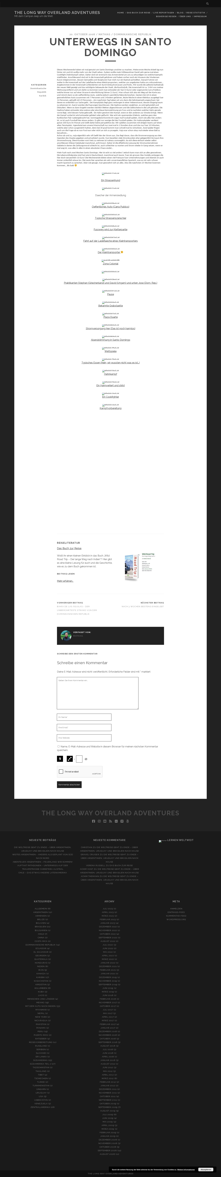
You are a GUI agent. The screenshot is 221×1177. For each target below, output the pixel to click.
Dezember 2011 (108, 1089)
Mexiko (40, 1002)
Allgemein (41, 909)
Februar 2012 (108, 1082)
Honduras (41, 963)
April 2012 (108, 1075)
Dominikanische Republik (132, 34)
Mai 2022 (108, 952)
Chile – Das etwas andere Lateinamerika (42, 873)
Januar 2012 (108, 1085)
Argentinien (40, 912)
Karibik (42, 96)
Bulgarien (41, 930)
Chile (41, 934)
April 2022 (108, 955)
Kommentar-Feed (176, 916)
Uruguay (41, 1093)
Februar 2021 (108, 970)
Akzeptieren (206, 1169)
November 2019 (108, 981)
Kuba (41, 992)
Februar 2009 (108, 1132)
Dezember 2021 (108, 966)
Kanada (41, 973)
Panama (41, 1028)
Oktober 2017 (108, 1006)
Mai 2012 (108, 1071)
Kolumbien (41, 988)
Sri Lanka (41, 1057)
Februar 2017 (108, 1024)
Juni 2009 (107, 1118)
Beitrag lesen (66, 574)
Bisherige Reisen (166, 16)
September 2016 (107, 1042)
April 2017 (108, 1017)
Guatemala (41, 959)
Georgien (41, 955)
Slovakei (41, 1053)
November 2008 (107, 1143)
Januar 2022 (108, 963)
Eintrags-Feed (176, 912)
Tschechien (41, 1078)
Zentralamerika (40, 1107)
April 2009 (108, 1125)
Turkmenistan (41, 1085)
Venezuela (41, 1103)
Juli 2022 (108, 945)
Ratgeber (41, 1039)
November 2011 (108, 1093)
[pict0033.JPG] (110, 172)
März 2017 (108, 1020)
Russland (41, 1046)
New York (41, 1017)
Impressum (200, 16)
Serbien (41, 1049)
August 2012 (108, 1064)
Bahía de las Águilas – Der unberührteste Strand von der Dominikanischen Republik (77, 610)
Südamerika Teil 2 (40, 1064)
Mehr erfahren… (65, 581)
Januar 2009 (107, 1136)
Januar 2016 (107, 1060)
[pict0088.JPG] (110, 270)
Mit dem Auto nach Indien (40, 1006)
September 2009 (107, 1107)
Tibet (41, 1075)
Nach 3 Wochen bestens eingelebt (143, 606)
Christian (86, 847)
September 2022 (108, 937)
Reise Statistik (195, 13)
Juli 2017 (108, 1010)
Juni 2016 (108, 1053)
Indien (41, 966)
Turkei (41, 1082)
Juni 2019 (108, 988)
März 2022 (108, 959)
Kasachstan (41, 981)
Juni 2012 (108, 1067)
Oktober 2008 (108, 1147)
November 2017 (108, 1002)
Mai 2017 (108, 1013)
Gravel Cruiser (90, 854)
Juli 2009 (107, 1114)
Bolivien (41, 923)
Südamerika (40, 1060)
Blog (180, 13)
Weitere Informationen (186, 1169)
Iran (41, 970)
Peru (40, 1031)
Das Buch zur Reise (138, 13)
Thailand (41, 1071)
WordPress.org (176, 919)
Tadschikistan (41, 1067)
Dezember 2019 (108, 977)
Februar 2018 (108, 999)
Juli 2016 (108, 1049)
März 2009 (108, 1129)
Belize (41, 919)
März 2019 (108, 992)
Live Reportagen (163, 13)
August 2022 (108, 941)
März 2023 (108, 916)
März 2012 (108, 1078)
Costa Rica (41, 941)
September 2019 (108, 984)
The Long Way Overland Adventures (57, 12)
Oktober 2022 (108, 934)
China (41, 937)
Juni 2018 (108, 995)
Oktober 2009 (108, 1103)
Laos (41, 995)
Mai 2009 (108, 1122)
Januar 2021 (108, 973)
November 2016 (108, 1035)
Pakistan (41, 1024)
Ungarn (41, 1089)
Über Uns (185, 16)
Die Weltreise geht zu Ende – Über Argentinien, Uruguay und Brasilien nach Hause (109, 858)
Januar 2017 (108, 1028)
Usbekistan (41, 1100)
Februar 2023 (108, 919)
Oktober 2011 (108, 1096)
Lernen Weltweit (180, 840)
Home (120, 13)
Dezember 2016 (108, 1031)
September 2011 (108, 1100)
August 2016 (107, 1046)
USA (41, 1096)
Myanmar (41, 1010)
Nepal (41, 1013)
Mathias (104, 34)
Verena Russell (95, 865)
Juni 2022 (108, 948)
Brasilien (40, 927)
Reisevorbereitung (40, 1042)
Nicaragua (41, 1020)
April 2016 (108, 1057)
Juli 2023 (108, 909)
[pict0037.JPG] (110, 187)
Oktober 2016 (108, 1039)
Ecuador (41, 948)
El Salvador (41, 952)
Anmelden (176, 909)
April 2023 (108, 912)
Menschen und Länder (41, 999)
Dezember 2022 (108, 927)
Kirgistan (41, 984)
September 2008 (107, 1150)
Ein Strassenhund (110, 180)
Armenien (41, 916)
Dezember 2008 (108, 1140)
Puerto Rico (41, 1035)
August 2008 (107, 1154)
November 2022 (108, 930)
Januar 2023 (107, 923)
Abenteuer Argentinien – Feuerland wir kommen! (43, 862)
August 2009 (107, 1111)
